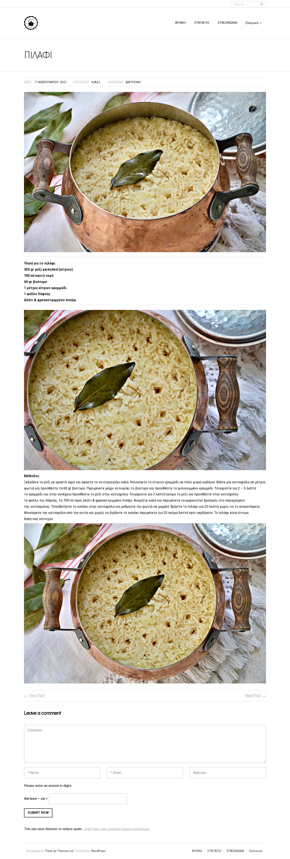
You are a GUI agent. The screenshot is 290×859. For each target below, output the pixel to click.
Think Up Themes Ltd (59, 851)
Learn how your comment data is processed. (117, 829)
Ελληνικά (255, 851)
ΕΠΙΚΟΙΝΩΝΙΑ (235, 851)
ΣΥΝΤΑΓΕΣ (214, 851)
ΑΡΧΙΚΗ (197, 851)
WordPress (98, 851)
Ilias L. (96, 82)
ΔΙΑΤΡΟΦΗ (133, 82)
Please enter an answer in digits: (48, 785)
